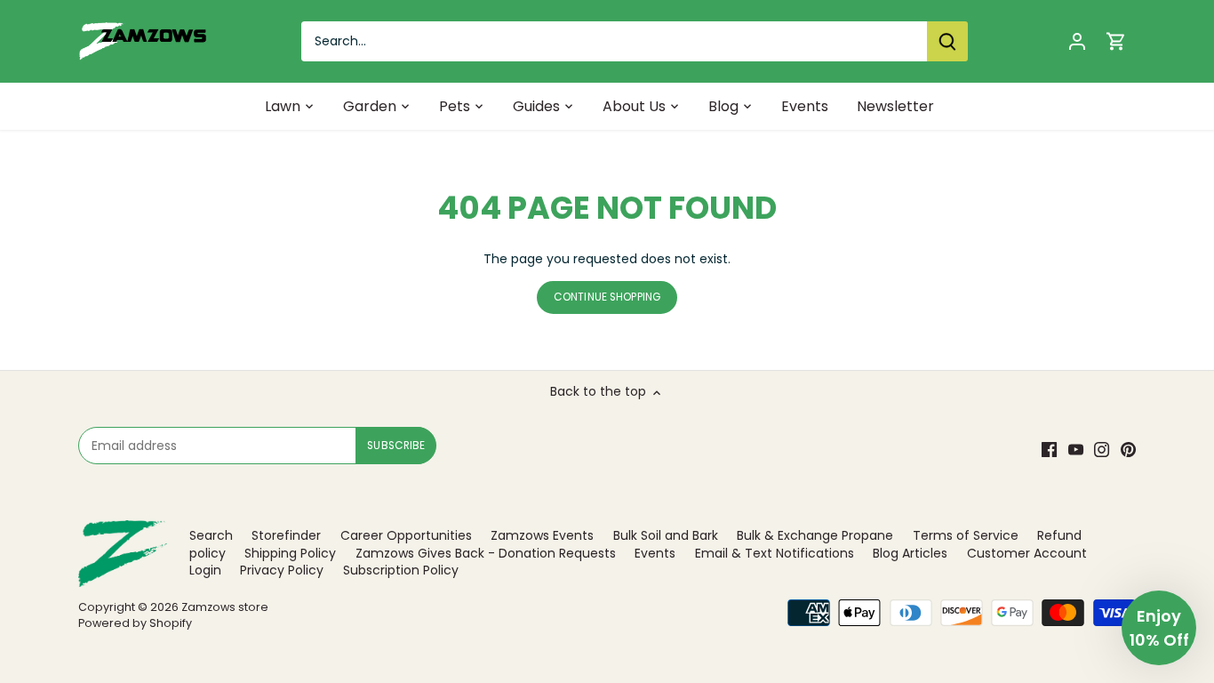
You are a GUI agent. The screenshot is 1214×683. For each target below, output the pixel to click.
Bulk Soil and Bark (665, 535)
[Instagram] (1101, 450)
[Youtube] (1075, 450)
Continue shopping (607, 297)
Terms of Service (965, 535)
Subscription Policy (401, 570)
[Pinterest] (1128, 450)
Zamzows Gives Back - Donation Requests (485, 553)
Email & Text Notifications (774, 553)
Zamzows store (224, 607)
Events (655, 553)
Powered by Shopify (135, 623)
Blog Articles (910, 553)
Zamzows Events (542, 535)
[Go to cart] (1116, 41)
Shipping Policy (290, 553)
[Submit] (947, 41)
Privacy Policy (281, 570)
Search (211, 535)
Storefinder (286, 535)
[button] (1159, 628)
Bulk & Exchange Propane (815, 535)
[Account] (1077, 41)
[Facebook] (1049, 450)
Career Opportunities (406, 535)
